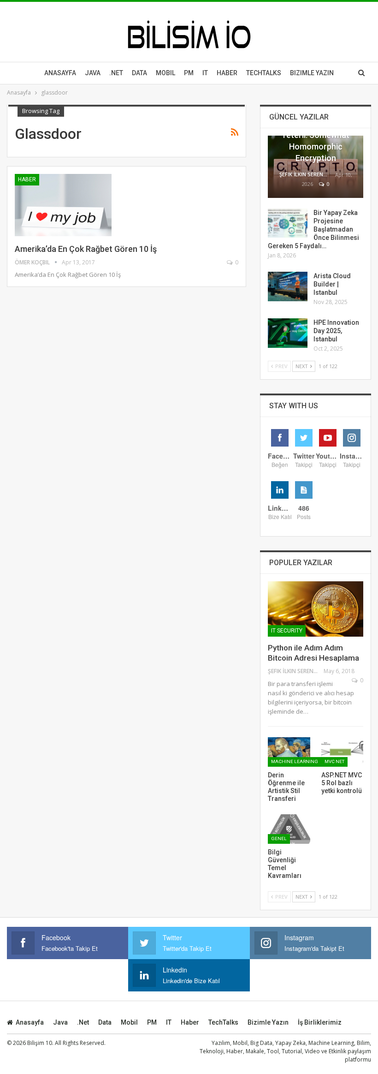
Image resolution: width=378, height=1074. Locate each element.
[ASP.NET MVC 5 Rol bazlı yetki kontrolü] (342, 752)
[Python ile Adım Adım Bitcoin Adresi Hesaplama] (315, 609)
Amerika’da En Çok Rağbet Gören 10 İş (86, 249)
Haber (227, 73)
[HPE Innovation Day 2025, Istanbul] (287, 333)
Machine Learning (294, 761)
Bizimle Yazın (312, 73)
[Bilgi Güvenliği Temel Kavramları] (289, 829)
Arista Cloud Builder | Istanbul (332, 284)
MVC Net (334, 761)
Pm (189, 73)
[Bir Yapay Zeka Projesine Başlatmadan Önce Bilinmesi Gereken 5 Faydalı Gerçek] (287, 223)
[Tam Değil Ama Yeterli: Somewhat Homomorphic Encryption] (315, 166)
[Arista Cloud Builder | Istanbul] (287, 286)
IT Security (286, 630)
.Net (116, 73)
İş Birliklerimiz (320, 1022)
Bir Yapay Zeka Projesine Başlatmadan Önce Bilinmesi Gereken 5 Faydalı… (313, 229)
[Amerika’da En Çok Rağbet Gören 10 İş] (63, 205)
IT (205, 73)
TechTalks (263, 73)
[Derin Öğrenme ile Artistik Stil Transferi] (289, 752)
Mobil (165, 73)
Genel (279, 838)
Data (139, 73)
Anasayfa (60, 73)
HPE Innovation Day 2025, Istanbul (336, 331)
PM (152, 1022)
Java (92, 73)
